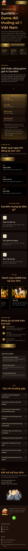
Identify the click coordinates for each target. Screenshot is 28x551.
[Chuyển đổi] (25, 395)
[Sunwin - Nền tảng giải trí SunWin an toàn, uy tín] (8, 2)
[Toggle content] (13, 89)
